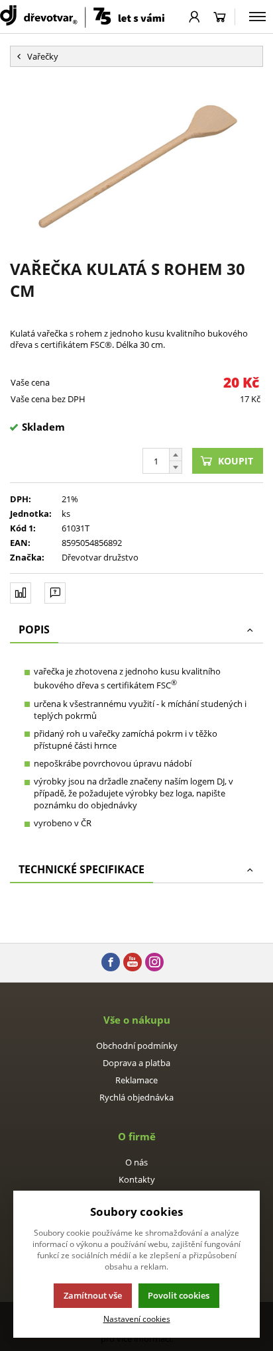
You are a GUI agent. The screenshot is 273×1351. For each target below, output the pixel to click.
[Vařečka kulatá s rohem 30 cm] (136, 162)
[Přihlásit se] (194, 16)
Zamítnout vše (93, 1295)
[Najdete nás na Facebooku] (110, 962)
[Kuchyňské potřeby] (82, 16)
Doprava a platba (136, 1063)
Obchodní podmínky (137, 1046)
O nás (136, 1162)
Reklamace (136, 1080)
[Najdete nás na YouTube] (132, 962)
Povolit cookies (178, 1295)
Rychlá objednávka (136, 1097)
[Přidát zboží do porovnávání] (20, 593)
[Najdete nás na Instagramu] (154, 962)
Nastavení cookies (136, 1318)
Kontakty (137, 1179)
